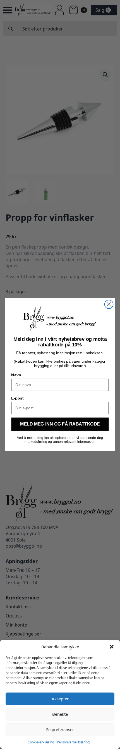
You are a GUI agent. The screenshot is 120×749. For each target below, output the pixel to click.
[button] (111, 646)
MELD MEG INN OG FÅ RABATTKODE (60, 424)
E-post (17, 398)
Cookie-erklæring (41, 742)
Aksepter (60, 698)
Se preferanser (60, 729)
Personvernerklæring (73, 742)
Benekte (60, 714)
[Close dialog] (109, 304)
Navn (16, 375)
